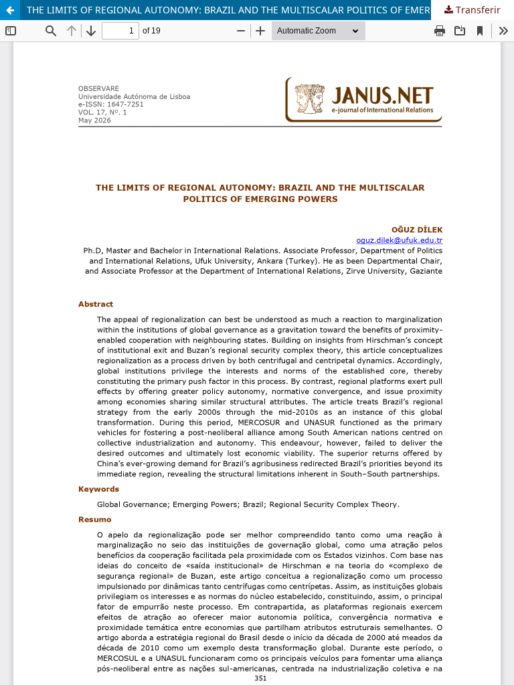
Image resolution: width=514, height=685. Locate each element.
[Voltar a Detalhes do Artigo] (10, 10)
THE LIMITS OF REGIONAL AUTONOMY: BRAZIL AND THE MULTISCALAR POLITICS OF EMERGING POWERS (261, 9)
